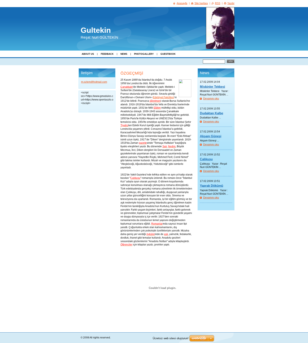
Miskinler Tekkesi (212, 86)
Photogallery (144, 54)
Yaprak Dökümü (211, 185)
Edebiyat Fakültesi (163, 97)
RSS (217, 3)
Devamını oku (211, 98)
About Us (88, 54)
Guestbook (168, 54)
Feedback (107, 54)
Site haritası (201, 3)
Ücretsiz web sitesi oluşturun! (171, 338)
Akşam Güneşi (210, 136)
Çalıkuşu (206, 159)
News (123, 54)
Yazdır (230, 3)
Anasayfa (182, 3)
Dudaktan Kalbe (211, 113)
